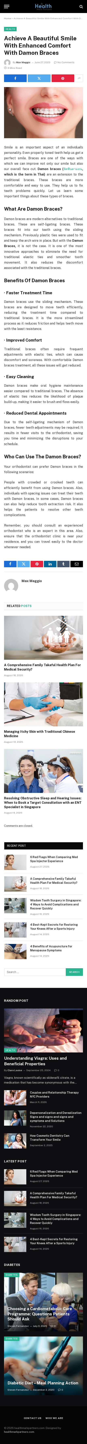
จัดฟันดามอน (73, 169)
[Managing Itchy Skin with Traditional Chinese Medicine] (43, 704)
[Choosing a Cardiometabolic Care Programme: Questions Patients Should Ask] (43, 1302)
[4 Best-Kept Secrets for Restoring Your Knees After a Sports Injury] (15, 930)
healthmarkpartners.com (19, 1431)
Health (10, 29)
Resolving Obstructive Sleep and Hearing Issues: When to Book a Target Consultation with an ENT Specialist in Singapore (43, 802)
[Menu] (6, 6)
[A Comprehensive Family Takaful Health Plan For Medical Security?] (43, 638)
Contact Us (32, 1418)
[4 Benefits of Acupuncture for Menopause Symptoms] (15, 951)
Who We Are (54, 1418)
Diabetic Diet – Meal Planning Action (42, 1383)
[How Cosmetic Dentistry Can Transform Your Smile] (15, 1141)
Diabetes (12, 1275)
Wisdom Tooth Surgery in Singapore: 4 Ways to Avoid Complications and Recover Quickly (55, 904)
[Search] (81, 6)
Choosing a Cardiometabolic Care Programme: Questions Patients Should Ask (39, 1313)
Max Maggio (23, 62)
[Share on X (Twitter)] (39, 78)
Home (7, 18)
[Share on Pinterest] (63, 78)
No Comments (65, 62)
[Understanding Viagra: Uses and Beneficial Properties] (43, 1030)
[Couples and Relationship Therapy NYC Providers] (15, 1097)
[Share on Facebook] (15, 78)
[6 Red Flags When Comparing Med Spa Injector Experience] (15, 862)
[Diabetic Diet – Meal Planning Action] (43, 1365)
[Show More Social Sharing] (79, 78)
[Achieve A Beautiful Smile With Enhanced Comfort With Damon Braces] (43, 112)
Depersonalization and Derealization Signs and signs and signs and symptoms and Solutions (56, 1116)
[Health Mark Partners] (43, 6)
